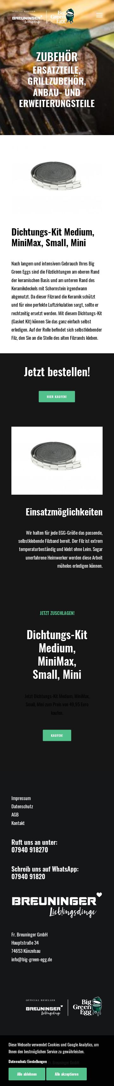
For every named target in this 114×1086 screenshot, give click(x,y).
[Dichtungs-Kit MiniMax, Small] (57, 180)
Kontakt (18, 822)
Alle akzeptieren (66, 1074)
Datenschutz (22, 806)
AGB (15, 814)
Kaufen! (57, 735)
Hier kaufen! (57, 396)
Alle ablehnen (27, 1074)
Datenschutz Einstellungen (28, 1061)
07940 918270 (29, 849)
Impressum (21, 797)
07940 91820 (28, 876)
